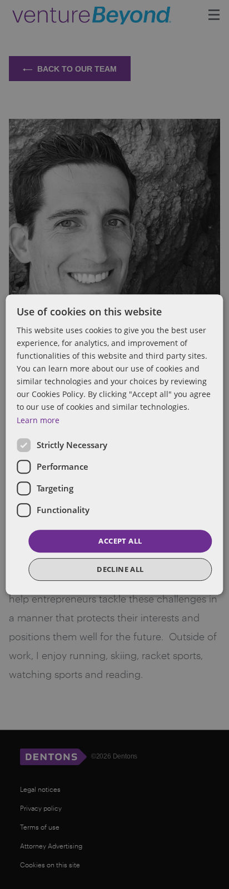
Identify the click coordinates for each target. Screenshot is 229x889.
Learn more (38, 420)
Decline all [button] (120, 569)
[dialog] (114, 444)
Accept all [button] (120, 541)
